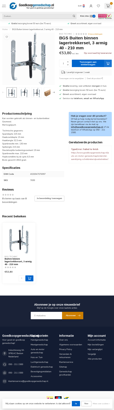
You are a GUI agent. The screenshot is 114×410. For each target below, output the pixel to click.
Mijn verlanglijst (95, 349)
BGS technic (65, 34)
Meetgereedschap (39, 344)
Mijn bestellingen (96, 344)
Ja (76, 403)
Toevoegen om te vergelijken (71, 78)
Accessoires (36, 376)
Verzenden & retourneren (65, 356)
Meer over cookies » (101, 403)
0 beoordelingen (95, 34)
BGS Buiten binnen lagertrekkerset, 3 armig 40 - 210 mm (37, 29)
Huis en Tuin (37, 357)
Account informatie (97, 339)
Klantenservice (66, 362)
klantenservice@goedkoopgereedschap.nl (28, 381)
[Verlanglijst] (98, 6)
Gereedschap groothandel (65, 373)
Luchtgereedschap (39, 362)
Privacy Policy (65, 349)
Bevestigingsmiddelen (41, 371)
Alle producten (95, 358)
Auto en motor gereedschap (37, 351)
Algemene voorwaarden (70, 344)
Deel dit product (94, 78)
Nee (86, 403)
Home (5, 29)
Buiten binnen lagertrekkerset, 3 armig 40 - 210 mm (18, 261)
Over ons (63, 339)
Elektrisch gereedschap (42, 366)
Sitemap (63, 366)
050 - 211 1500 (15, 364)
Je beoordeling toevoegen (49, 198)
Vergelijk (92, 354)
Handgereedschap (39, 339)
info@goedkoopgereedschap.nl (87, 127)
